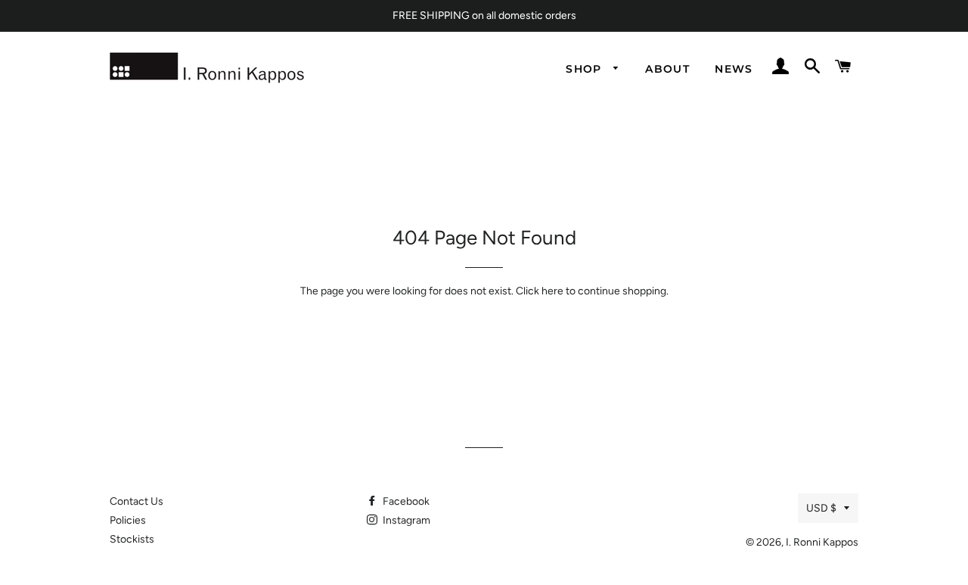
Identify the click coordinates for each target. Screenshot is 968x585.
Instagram (405, 520)
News (734, 69)
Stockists (132, 539)
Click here (539, 291)
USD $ (821, 508)
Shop (586, 69)
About (667, 69)
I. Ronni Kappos (822, 542)
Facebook (405, 501)
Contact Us (136, 501)
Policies (128, 520)
